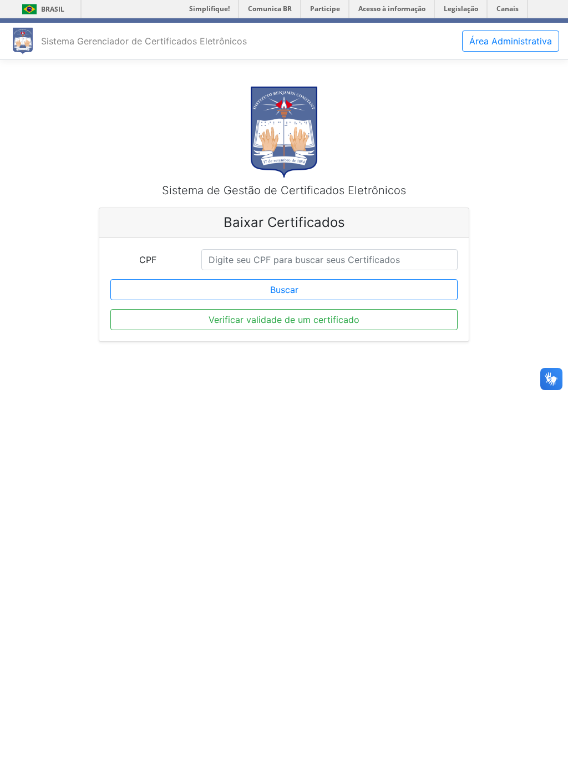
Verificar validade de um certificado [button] (284, 319)
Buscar (284, 289)
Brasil (41, 9)
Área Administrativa (510, 41)
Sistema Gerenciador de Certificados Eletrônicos (144, 41)
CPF (147, 259)
